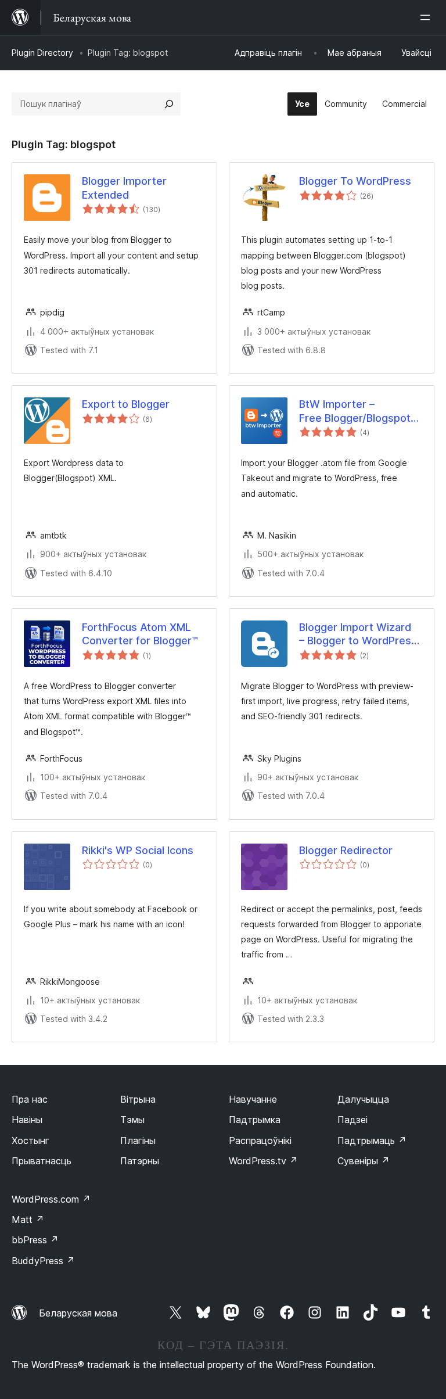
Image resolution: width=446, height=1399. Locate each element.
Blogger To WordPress (355, 181)
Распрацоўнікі (260, 1140)
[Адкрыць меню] (427, 17)
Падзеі (352, 1119)
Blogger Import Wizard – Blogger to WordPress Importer (358, 634)
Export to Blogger (126, 404)
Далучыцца (363, 1099)
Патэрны (139, 1161)
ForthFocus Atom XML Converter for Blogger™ (140, 634)
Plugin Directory (42, 53)
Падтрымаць (372, 1140)
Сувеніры (363, 1161)
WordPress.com (51, 1199)
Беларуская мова (78, 1313)
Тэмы (132, 1119)
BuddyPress (43, 1261)
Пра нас (30, 1099)
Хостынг (30, 1140)
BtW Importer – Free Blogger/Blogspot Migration (355, 411)
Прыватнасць (41, 1161)
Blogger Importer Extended (124, 187)
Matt (28, 1219)
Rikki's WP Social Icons (137, 850)
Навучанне (253, 1099)
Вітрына (138, 1099)
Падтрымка (254, 1119)
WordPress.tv (263, 1161)
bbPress (35, 1240)
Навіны (27, 1119)
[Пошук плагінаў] (169, 104)
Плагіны (138, 1140)
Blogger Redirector (346, 850)
